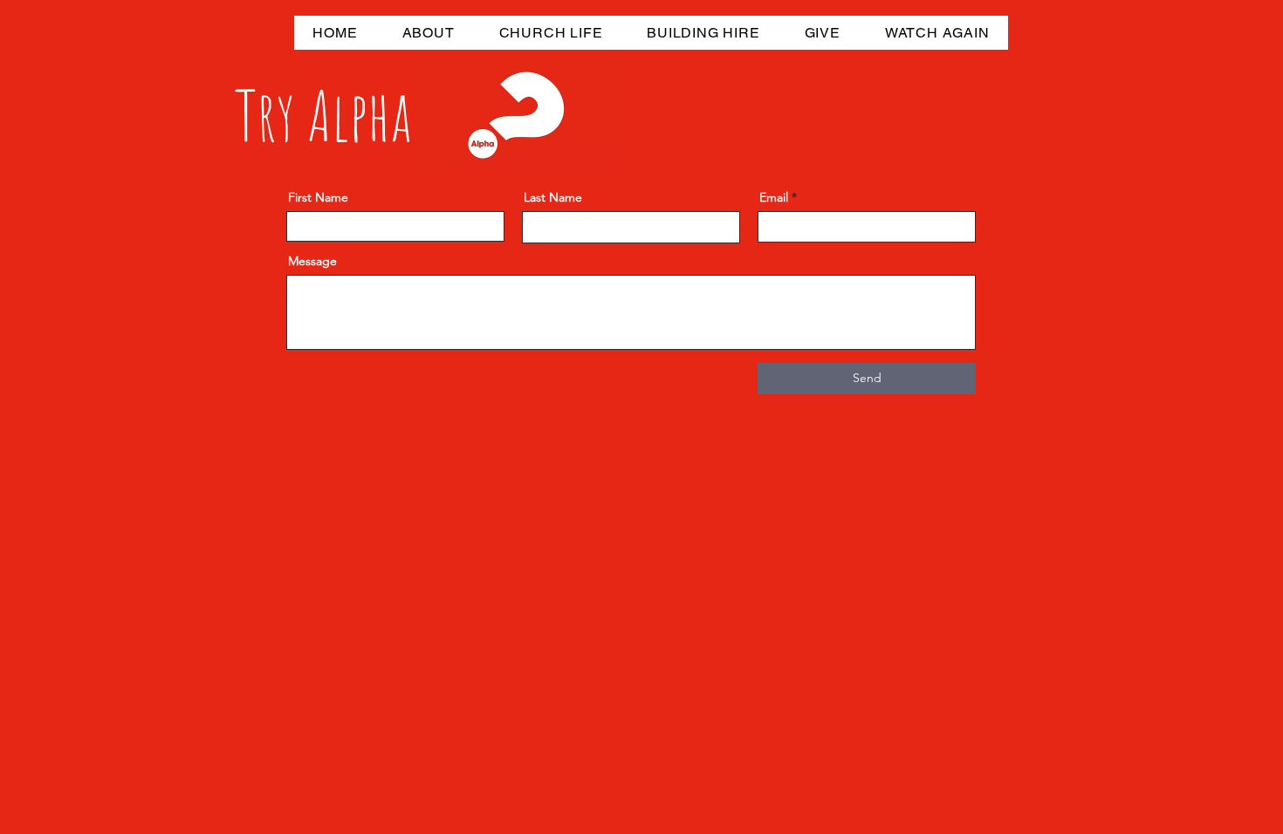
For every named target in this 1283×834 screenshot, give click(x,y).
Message (312, 261)
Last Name (553, 197)
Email (773, 197)
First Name (318, 197)
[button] (428, 33)
